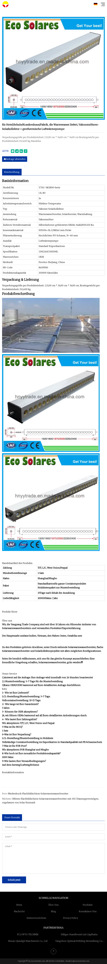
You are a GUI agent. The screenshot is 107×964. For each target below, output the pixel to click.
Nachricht (19, 911)
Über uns (53, 904)
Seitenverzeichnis (36, 918)
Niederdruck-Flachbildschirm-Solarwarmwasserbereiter (38, 793)
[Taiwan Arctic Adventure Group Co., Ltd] (5, 4)
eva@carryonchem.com (79, 961)
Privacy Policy (70, 918)
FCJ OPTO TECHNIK (27, 934)
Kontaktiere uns (88, 911)
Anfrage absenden (16, 159)
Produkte (88, 904)
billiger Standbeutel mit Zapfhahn (79, 934)
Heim (19, 904)
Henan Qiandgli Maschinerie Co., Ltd (28, 941)
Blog (53, 911)
